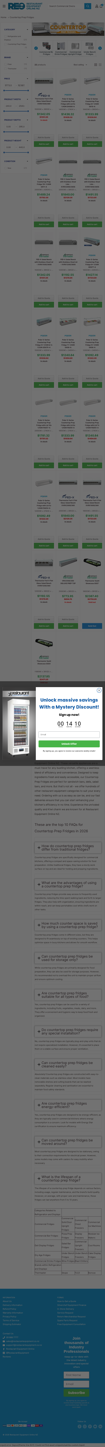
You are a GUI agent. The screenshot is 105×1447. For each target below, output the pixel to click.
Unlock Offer (69, 743)
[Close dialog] (99, 690)
